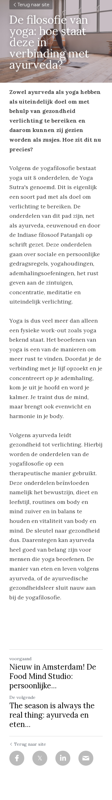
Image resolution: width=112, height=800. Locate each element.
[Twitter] (39, 758)
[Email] (85, 758)
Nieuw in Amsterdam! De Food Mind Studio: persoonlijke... (52, 676)
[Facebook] (16, 758)
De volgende (22, 697)
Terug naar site (33, 4)
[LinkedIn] (62, 758)
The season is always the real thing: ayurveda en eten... (52, 715)
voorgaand (20, 658)
